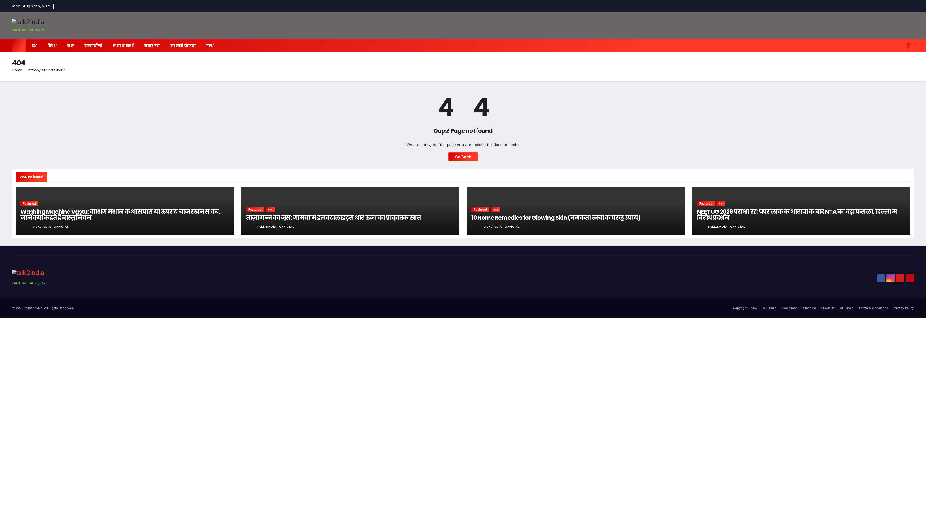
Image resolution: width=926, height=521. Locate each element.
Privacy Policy (903, 308)
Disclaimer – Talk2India (798, 308)
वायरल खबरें (123, 45)
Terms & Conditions (873, 308)
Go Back (463, 156)
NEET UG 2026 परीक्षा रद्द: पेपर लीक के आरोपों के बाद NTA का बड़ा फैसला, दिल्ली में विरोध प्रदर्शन (797, 215)
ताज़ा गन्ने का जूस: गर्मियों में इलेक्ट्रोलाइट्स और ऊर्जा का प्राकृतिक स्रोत (333, 218)
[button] (901, 45)
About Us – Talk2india (837, 308)
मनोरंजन (152, 45)
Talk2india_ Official (50, 226)
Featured (29, 203)
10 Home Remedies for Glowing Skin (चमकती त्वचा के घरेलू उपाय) (555, 218)
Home (17, 70)
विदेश (52, 45)
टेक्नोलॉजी (93, 45)
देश (34, 45)
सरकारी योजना (183, 45)
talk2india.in (33, 308)
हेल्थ (210, 45)
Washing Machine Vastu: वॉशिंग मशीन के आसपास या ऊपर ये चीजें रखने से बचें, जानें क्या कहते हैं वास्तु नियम (120, 215)
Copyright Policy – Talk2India (754, 308)
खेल (70, 45)
